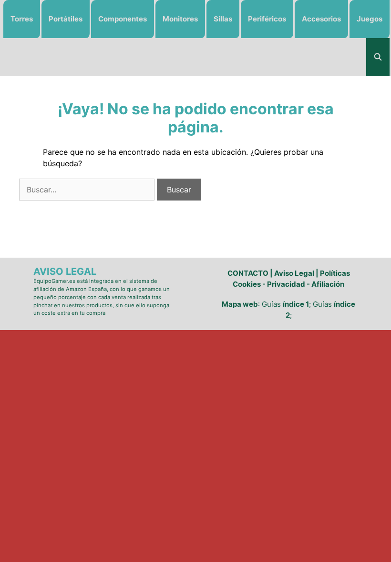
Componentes (122, 18)
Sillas (223, 18)
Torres (21, 18)
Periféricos (267, 18)
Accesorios (321, 18)
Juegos (369, 18)
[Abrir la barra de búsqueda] (378, 57)
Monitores (180, 18)
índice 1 (296, 304)
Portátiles (65, 18)
